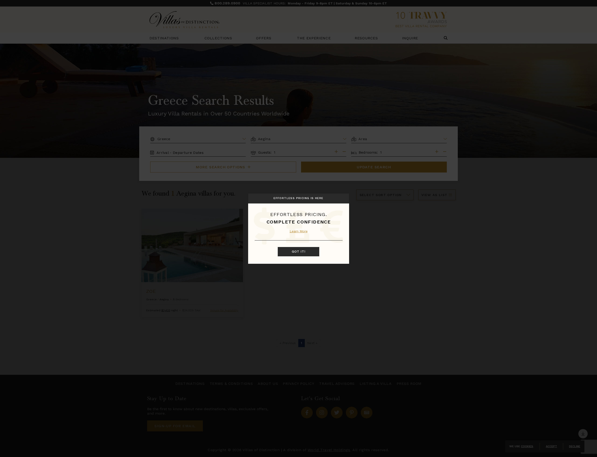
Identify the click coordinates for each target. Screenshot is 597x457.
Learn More (299, 231)
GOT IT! (298, 252)
